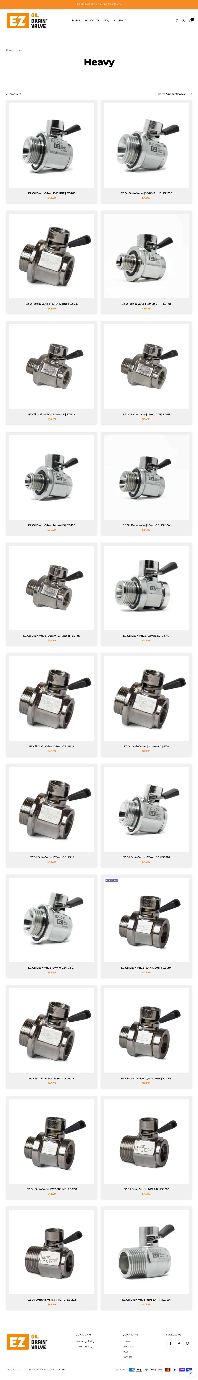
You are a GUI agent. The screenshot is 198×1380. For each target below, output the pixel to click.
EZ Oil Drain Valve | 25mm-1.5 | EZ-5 (52, 857)
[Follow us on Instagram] (187, 1343)
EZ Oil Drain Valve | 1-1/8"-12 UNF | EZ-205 (146, 193)
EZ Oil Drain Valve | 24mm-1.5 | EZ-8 (51, 746)
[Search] (177, 20)
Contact (120, 20)
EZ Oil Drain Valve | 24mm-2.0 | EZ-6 (146, 746)
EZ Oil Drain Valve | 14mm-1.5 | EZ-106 (51, 525)
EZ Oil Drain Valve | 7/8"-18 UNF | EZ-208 (52, 1189)
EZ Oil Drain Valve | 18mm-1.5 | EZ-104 (146, 525)
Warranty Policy (85, 1341)
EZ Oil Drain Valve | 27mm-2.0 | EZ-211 (51, 967)
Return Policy (84, 1346)
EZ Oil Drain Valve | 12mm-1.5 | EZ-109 (51, 414)
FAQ (106, 20)
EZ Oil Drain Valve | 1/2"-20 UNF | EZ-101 (146, 303)
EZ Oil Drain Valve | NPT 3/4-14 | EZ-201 (146, 1299)
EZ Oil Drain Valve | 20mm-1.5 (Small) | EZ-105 (51, 635)
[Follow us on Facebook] (170, 1343)
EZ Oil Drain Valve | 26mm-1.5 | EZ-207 (146, 857)
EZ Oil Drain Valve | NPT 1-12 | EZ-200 (146, 1189)
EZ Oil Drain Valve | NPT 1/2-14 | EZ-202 (52, 1299)
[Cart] (190, 20)
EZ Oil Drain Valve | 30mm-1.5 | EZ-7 (51, 1078)
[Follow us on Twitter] (179, 1343)
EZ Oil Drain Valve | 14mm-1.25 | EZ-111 (146, 414)
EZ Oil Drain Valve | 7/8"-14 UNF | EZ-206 (146, 1078)
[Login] (183, 20)
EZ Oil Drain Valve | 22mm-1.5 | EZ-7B (146, 635)
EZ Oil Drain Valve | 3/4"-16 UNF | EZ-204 (146, 967)
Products (92, 20)
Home (76, 20)
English (12, 1369)
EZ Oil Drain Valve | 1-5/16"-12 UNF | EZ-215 (52, 303)
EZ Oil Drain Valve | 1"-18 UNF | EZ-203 (51, 193)
